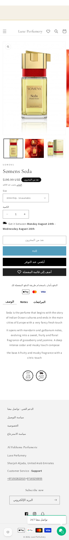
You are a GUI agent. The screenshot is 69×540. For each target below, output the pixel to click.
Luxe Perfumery (38, 537)
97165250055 (34, 478)
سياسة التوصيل (15, 417)
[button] (5, 31)
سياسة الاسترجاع (16, 433)
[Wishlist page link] (48, 31)
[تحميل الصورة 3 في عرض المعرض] (55, 148)
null (34, 251)
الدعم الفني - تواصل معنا (20, 409)
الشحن (19, 184)
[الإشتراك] (56, 500)
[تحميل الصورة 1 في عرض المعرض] (13, 148)
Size (5, 190)
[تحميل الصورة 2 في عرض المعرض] (34, 148)
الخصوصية (12, 425)
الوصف (10, 301)
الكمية (6, 206)
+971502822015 (16, 478)
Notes (24, 301)
